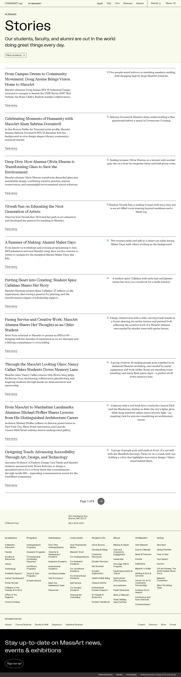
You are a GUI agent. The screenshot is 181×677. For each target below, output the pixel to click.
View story (11, 105)
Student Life (98, 538)
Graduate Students (57, 562)
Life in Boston (98, 545)
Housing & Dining (99, 550)
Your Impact (162, 559)
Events (173, 625)
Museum (127, 3)
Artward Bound (34, 581)
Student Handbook (101, 602)
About (116, 538)
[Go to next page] (101, 501)
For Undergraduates (79, 557)
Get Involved (98, 566)
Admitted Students (74, 625)
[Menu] (170, 3)
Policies (119, 675)
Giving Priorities (164, 550)
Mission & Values (121, 545)
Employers (57, 625)
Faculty (8, 552)
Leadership (118, 559)
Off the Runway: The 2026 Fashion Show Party (166, 571)
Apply (100, 3)
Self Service (75, 583)
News (163, 625)
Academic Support (13, 573)
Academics (11, 538)
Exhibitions (140, 564)
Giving (160, 538)
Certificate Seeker (56, 574)
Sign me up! (14, 663)
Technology (10, 569)
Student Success (100, 562)
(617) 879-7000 (76, 523)
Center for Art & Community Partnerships (143, 583)
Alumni (140, 3)
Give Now (161, 545)
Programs (32, 538)
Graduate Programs (36, 552)
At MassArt (10, 14)
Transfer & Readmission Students (54, 554)
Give (117, 3)
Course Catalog (12, 602)
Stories (138, 559)
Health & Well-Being (101, 578)
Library (8, 564)
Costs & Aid (76, 538)
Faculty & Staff (41, 625)
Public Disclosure (121, 590)
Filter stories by (14, 55)
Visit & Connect (55, 578)
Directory (153, 625)
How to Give (162, 554)
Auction (160, 564)
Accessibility (131, 675)
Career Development (14, 578)
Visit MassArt (141, 545)
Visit (109, 3)
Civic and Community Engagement (119, 552)
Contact (141, 625)
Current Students (23, 625)
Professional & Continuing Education (33, 559)
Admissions (54, 538)
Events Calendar (142, 550)
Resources (53, 590)
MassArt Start (77, 552)
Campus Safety (99, 583)
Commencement (142, 604)
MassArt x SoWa (143, 569)
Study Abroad (11, 583)
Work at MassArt (121, 595)
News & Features (143, 554)
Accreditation (119, 586)
